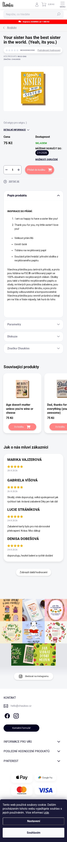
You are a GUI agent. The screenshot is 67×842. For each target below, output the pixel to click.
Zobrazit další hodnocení (33, 572)
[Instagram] (16, 715)
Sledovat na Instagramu (37, 676)
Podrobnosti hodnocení (49, 50)
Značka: (12, 59)
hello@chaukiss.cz (21, 705)
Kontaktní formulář (21, 728)
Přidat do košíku (36, 169)
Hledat (59, 14)
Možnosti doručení (46, 159)
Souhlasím (33, 832)
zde (46, 812)
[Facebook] (7, 715)
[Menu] (62, 4)
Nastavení (33, 821)
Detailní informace (15, 130)
